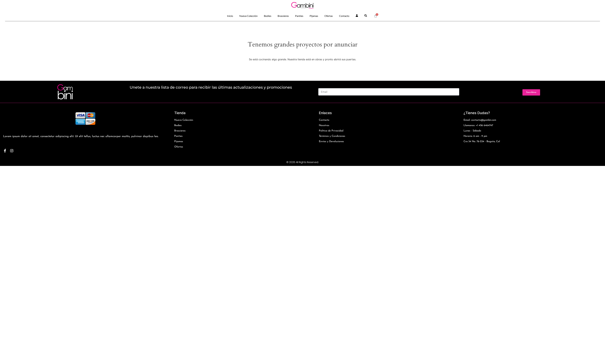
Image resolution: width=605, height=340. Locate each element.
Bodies (267, 15)
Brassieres (283, 15)
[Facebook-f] (5, 151)
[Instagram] (12, 151)
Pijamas (314, 15)
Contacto (344, 15)
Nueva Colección (248, 15)
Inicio (230, 15)
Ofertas (328, 15)
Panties (299, 15)
